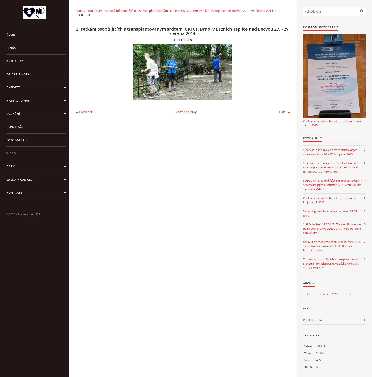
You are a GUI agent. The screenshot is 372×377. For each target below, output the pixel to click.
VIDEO (11, 153)
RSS (38, 214)
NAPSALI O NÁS (18, 100)
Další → (284, 112)
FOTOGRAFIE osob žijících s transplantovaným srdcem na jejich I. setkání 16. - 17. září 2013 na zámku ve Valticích (332, 185)
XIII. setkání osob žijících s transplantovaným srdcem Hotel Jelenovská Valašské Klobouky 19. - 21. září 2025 (331, 263)
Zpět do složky (186, 112)
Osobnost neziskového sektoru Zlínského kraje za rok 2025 (333, 123)
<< (307, 294)
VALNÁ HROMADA (20, 179)
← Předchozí (84, 112)
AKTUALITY (14, 61)
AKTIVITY (13, 87)
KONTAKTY (14, 193)
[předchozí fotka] (82, 72)
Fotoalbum (94, 11)
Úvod (11, 35)
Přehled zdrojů (312, 320)
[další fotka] (283, 72)
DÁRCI (11, 166)
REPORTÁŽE (14, 127)
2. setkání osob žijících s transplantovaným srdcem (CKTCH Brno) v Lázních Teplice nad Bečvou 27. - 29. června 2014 (189, 11)
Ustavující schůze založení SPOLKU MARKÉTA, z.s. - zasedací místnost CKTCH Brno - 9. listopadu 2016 (332, 246)
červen (324, 294)
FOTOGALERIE (16, 140)
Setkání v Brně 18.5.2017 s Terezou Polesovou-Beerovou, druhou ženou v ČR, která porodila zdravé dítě (332, 228)
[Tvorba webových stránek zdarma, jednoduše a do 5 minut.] (31, 214)
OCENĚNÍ (13, 114)
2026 (334, 294)
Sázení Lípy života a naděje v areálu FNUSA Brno (330, 213)
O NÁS (11, 48)
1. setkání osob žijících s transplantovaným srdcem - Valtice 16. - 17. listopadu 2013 (330, 152)
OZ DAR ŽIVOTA (17, 74)
